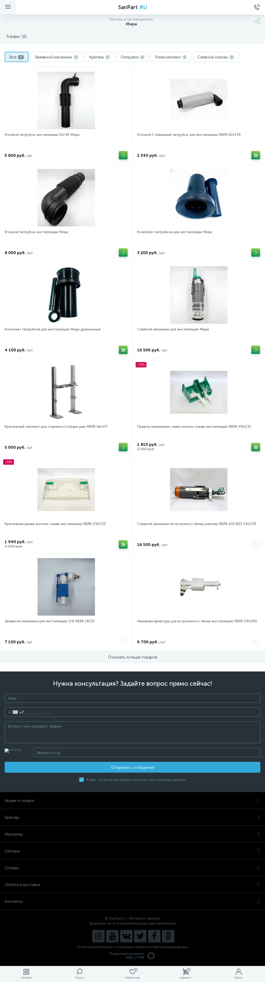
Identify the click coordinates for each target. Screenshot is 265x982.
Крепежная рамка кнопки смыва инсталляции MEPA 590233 (55, 524)
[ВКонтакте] (126, 936)
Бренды (12, 817)
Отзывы (12, 867)
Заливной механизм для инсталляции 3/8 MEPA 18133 (50, 621)
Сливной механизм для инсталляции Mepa (173, 329)
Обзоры (12, 850)
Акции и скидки (19, 800)
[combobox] (14, 712)
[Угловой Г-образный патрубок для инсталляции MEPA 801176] (198, 100)
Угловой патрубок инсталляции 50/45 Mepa (42, 134)
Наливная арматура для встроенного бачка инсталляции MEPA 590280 (197, 621)
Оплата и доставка (22, 884)
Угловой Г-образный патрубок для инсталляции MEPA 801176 (189, 134)
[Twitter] (140, 936)
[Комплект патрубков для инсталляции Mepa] (198, 197)
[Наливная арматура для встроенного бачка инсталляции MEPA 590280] (198, 587)
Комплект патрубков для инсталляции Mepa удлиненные (53, 329)
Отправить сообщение (132, 767)
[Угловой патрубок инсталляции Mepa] (66, 197)
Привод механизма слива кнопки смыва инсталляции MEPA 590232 (194, 426)
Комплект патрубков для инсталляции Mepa (174, 232)
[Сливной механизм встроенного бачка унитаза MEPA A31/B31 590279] (198, 489)
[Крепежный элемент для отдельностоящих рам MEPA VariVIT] (66, 392)
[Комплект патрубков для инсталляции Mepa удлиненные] (66, 295)
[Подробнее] (123, 155)
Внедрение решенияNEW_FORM (127, 955)
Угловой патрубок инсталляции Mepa (36, 232)
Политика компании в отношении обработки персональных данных (132, 947)
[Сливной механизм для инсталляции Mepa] (198, 295)
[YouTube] (112, 936)
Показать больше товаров (132, 657)
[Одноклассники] (168, 936)
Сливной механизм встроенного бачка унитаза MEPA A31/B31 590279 (196, 524)
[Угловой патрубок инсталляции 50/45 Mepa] (66, 100)
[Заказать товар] (255, 544)
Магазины (14, 834)
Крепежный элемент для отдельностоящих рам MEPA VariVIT (56, 426)
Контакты (14, 901)
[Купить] (255, 155)
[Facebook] (154, 936)
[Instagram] (98, 936)
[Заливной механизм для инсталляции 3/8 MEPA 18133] (66, 587)
